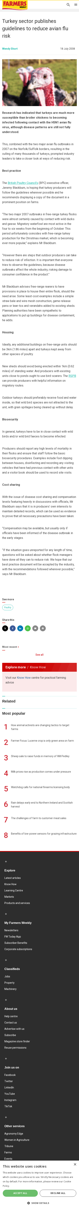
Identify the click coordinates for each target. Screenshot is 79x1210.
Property (9, 982)
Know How (24, 677)
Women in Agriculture (16, 1139)
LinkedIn (9, 1087)
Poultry (7, 607)
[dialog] (39, 1185)
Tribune (8, 1146)
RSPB (72, 376)
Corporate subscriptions (18, 949)
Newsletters (11, 930)
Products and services (17, 903)
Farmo (8, 1152)
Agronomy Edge (13, 1133)
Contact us (10, 1022)
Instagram (10, 1100)
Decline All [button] (58, 1193)
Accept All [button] (20, 1193)
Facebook (10, 1074)
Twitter (8, 1081)
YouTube (9, 1093)
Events (8, 1158)
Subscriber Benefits (15, 942)
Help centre (11, 1016)
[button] (39, 1203)
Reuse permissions (15, 1047)
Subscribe (10, 1035)
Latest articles (12, 877)
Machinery (10, 989)
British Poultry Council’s (23, 183)
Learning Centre (13, 890)
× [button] (74, 1164)
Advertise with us (14, 1028)
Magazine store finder (17, 1041)
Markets (9, 896)
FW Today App (12, 936)
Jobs (7, 976)
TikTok (8, 1106)
